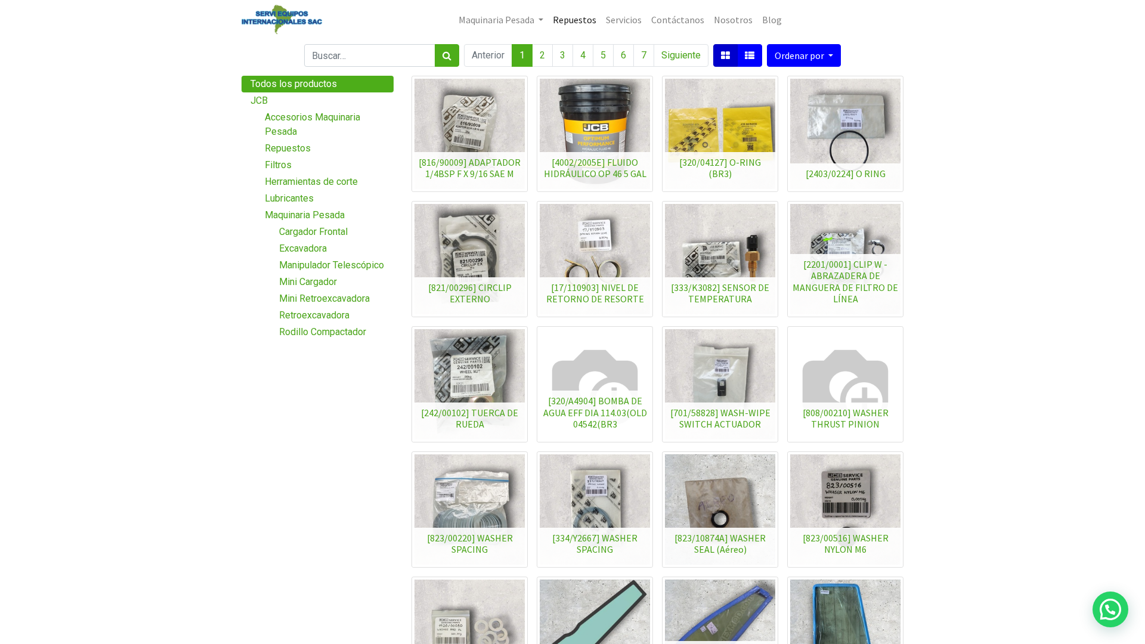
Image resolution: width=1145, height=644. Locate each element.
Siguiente (681, 55)
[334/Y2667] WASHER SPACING (595, 543)
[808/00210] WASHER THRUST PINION (846, 418)
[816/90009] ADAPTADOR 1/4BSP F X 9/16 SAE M (470, 167)
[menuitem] (574, 20)
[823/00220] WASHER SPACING (470, 543)
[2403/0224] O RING (846, 173)
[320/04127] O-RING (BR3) (720, 167)
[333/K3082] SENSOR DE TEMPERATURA (720, 293)
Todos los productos (293, 83)
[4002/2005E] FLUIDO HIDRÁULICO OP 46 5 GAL (595, 167)
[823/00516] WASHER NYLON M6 (846, 543)
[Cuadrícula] (725, 55)
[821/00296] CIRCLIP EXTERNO (470, 293)
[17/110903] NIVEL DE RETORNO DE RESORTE (595, 293)
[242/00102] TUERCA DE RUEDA (469, 418)
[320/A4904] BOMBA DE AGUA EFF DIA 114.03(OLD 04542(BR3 (595, 412)
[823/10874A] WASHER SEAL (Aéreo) (720, 543)
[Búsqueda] (447, 55)
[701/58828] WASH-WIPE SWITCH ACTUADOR (720, 418)
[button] (804, 55)
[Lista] (749, 55)
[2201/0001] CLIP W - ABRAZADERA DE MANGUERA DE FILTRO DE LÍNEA (845, 281)
